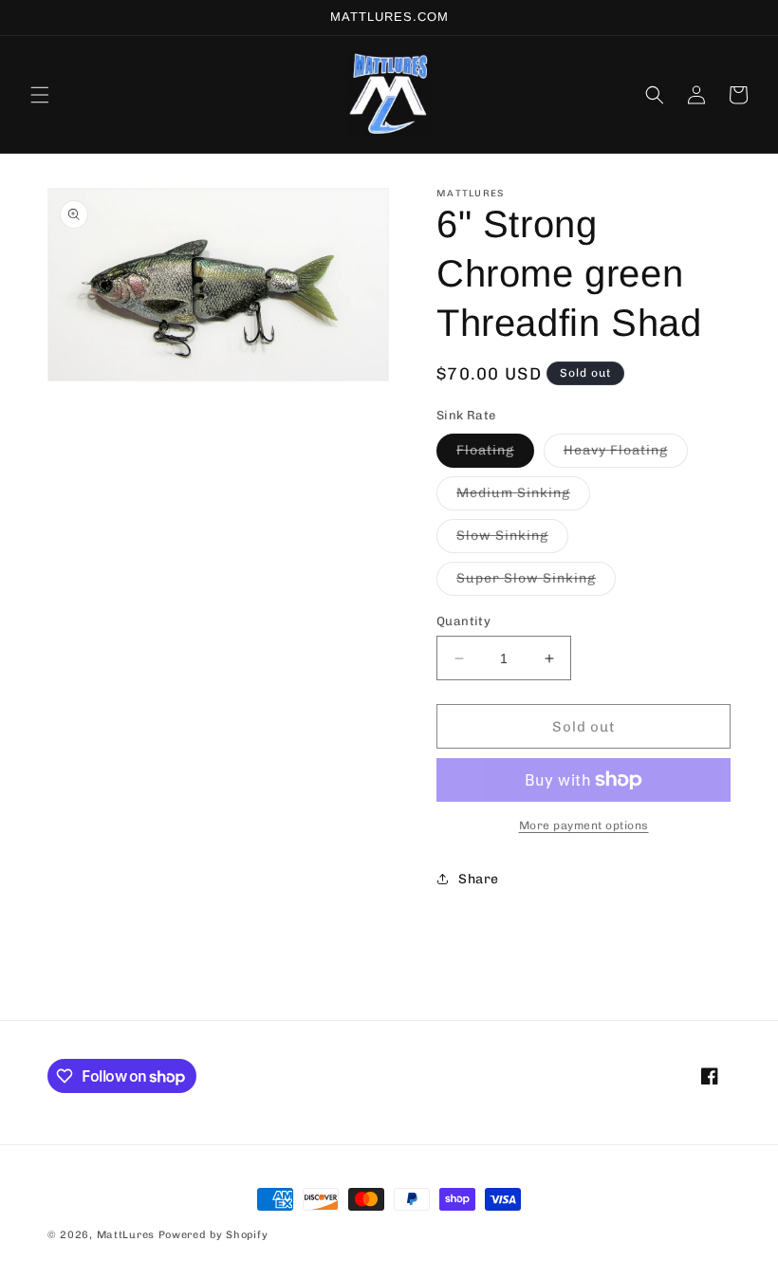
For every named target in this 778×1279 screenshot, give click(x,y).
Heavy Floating (626, 454)
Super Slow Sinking (536, 582)
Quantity (463, 621)
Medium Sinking (523, 497)
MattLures (126, 1235)
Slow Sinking (512, 540)
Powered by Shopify (213, 1235)
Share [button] (478, 879)
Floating (495, 454)
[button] (40, 95)
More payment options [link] (584, 825)
